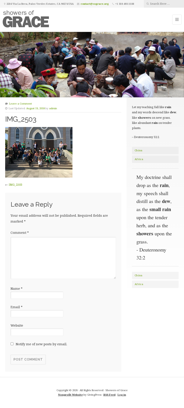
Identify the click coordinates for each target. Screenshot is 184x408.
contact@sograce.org (95, 3)
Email (16, 307)
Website (17, 325)
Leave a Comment (20, 103)
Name (16, 288)
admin (53, 108)
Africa (139, 159)
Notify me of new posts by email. (41, 344)
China (138, 150)
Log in (122, 394)
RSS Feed (109, 394)
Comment (20, 232)
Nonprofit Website (70, 394)
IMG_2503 (15, 185)
